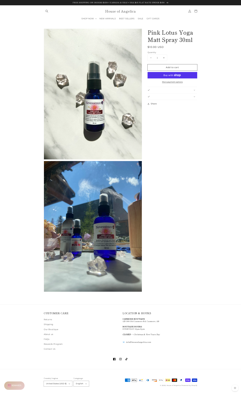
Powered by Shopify (189, 385)
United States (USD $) (56, 383)
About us (48, 334)
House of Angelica (174, 385)
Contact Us (50, 349)
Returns (48, 319)
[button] (47, 11)
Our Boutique (51, 329)
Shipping (48, 324)
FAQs (46, 339)
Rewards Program (53, 344)
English (79, 383)
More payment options (172, 82)
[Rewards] (14, 385)
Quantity (152, 52)
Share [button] (154, 103)
